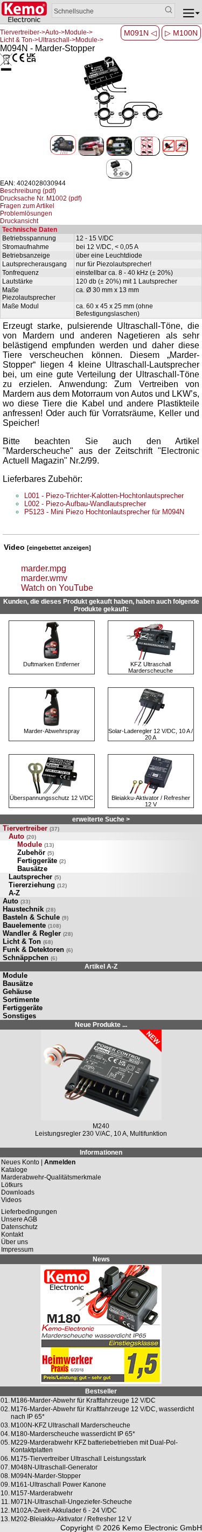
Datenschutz (19, 1227)
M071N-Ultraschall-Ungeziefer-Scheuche (71, 1502)
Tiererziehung (38, 885)
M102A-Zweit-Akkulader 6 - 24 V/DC (64, 1510)
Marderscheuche (38, 451)
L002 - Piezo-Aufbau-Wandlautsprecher (85, 504)
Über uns (14, 1242)
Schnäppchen (30, 958)
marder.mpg (43, 568)
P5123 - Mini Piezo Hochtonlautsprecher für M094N (104, 512)
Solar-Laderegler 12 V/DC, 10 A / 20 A (150, 734)
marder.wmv (44, 578)
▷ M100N (181, 33)
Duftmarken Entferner (51, 664)
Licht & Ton (28, 941)
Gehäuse (17, 992)
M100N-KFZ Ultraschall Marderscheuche (70, 1425)
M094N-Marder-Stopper (46, 1476)
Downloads (17, 1192)
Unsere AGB (19, 1219)
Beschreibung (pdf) (28, 191)
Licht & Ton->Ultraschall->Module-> (51, 40)
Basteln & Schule (35, 917)
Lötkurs (12, 1185)
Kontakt (12, 1234)
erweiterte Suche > (101, 819)
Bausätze (32, 869)
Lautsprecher (35, 877)
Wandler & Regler (38, 933)
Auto (22, 836)
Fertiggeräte (41, 861)
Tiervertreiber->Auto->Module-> (46, 32)
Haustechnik (29, 909)
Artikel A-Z (101, 966)
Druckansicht (19, 221)
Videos (11, 1200)
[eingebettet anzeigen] (59, 547)
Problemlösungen (26, 213)
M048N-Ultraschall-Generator (54, 1467)
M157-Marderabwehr (42, 1493)
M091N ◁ (140, 33)
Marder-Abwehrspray (52, 731)
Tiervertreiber (31, 828)
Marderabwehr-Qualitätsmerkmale (51, 1177)
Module (35, 844)
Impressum (17, 1249)
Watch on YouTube (57, 587)
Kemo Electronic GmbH (162, 1527)
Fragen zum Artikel (27, 206)
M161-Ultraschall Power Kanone (58, 1484)
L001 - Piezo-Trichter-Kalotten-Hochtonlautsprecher (104, 496)
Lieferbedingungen (29, 1212)
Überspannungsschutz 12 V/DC (51, 798)
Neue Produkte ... (101, 1025)
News (101, 1259)
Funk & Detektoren (38, 950)
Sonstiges (19, 1016)
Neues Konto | (38, 1162)
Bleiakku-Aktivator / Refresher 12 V (151, 801)
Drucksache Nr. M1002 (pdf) (41, 198)
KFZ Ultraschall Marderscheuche (150, 667)
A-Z (14, 893)
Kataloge (14, 1170)
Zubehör (35, 852)
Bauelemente (32, 925)
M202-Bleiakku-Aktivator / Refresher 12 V (71, 1519)
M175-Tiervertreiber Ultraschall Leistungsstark (78, 1458)
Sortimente (21, 1000)
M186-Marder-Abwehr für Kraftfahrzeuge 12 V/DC (83, 1400)
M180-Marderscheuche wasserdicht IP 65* (73, 1434)
